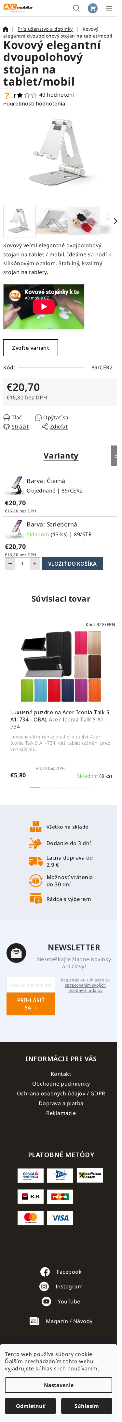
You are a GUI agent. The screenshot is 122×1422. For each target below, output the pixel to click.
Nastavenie (59, 1385)
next (115, 660)
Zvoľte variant (30, 347)
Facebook (69, 1271)
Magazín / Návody (69, 1321)
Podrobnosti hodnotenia (34, 103)
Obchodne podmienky (61, 1083)
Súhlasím (87, 1406)
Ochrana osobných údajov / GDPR (61, 1093)
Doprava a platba (61, 1103)
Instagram (69, 1286)
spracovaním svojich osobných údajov (85, 988)
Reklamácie (61, 1113)
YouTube (69, 1301)
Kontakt (61, 1073)
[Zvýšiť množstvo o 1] (35, 563)
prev (7, 660)
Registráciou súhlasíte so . (85, 988)
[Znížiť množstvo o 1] (10, 563)
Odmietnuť (30, 1406)
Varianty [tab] (61, 455)
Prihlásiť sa (31, 1004)
